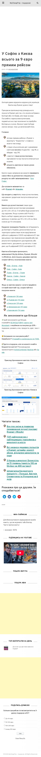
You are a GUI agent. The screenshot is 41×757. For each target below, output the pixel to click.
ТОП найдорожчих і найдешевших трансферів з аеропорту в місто (21, 440)
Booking (30, 350)
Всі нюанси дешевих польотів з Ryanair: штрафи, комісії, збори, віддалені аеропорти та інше (23, 451)
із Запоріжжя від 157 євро (17, 307)
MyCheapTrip (13, 69)
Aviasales (19, 189)
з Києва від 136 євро (15, 297)
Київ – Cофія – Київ (14, 269)
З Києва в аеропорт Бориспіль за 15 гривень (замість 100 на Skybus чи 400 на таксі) (23, 463)
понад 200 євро (11, 729)
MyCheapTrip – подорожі (20, 3)
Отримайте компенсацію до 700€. (25, 339)
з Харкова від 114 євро (15, 310)
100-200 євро (10, 726)
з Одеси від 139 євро (15, 304)
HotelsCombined (20, 350)
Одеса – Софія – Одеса (16, 280)
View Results (20, 739)
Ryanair (9, 189)
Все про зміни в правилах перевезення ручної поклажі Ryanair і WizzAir (22, 429)
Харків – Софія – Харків (16, 276)
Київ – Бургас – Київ (14, 266)
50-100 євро (9, 722)
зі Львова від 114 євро (15, 300)
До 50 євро (9, 719)
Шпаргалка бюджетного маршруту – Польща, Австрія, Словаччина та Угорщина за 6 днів (22, 475)
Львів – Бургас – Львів (16, 273)
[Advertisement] (20, 28)
